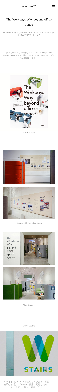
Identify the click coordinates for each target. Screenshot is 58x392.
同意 (26, 387)
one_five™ (29, 6)
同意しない (36, 387)
